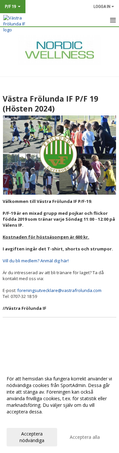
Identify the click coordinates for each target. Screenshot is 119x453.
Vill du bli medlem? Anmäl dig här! (36, 261)
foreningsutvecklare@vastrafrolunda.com (59, 290)
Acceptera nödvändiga (32, 437)
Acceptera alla (85, 437)
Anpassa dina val (24, 420)
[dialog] (59, 409)
